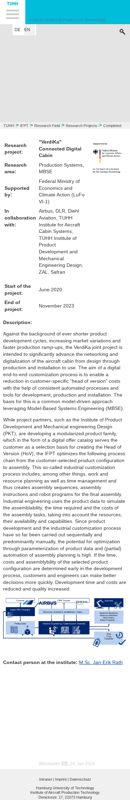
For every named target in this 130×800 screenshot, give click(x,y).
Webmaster (49, 763)
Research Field (47, 126)
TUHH (8, 126)
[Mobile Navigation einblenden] (12, 12)
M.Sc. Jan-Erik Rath (101, 662)
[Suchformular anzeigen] (122, 30)
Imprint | (62, 779)
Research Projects (81, 126)
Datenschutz (80, 779)
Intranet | (46, 779)
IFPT (24, 126)
